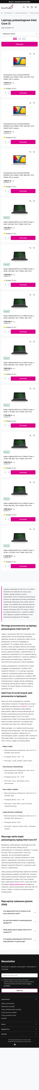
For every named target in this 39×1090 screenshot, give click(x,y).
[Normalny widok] (15, 39)
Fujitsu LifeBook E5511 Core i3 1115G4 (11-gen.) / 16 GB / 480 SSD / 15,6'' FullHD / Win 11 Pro (19, 317)
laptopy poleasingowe (17, 884)
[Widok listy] (19, 39)
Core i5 (23, 706)
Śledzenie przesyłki (8, 1006)
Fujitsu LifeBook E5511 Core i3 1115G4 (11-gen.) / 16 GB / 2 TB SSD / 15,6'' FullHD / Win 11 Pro (19, 411)
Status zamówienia (7, 1003)
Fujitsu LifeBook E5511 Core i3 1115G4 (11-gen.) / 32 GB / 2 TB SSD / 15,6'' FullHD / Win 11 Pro (19, 551)
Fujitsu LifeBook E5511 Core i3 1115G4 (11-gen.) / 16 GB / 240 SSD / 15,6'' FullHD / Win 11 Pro (19, 270)
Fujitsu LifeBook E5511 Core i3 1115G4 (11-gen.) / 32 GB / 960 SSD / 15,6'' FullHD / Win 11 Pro (19, 504)
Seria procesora (34, 13)
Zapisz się (19, 990)
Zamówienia (5, 999)
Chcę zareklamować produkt (11, 1009)
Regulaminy (5, 1029)
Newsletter (8, 961)
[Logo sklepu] (7, 7)
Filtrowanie (19, 44)
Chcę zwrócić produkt (9, 1012)
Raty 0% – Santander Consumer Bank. (19, 1)
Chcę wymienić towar (8, 1015)
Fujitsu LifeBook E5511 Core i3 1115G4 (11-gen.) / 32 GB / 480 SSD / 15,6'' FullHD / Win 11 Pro (19, 458)
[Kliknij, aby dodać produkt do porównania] (30, 54)
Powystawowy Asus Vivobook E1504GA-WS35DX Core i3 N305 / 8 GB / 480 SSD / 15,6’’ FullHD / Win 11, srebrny (19, 126)
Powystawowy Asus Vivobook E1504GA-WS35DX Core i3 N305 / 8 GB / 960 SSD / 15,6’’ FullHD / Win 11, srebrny (19, 175)
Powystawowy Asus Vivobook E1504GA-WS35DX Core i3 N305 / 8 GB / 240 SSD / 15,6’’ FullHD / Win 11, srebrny (19, 77)
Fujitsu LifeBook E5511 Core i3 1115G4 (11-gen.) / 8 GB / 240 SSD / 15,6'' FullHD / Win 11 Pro (19, 223)
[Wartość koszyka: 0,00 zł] (32, 7)
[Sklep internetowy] (19, 1044)
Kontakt (4, 1018)
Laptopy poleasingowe (21, 13)
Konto (3, 1024)
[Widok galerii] (24, 39)
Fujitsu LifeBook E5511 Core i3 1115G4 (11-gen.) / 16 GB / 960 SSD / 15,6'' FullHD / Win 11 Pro (19, 364)
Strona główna (8, 13)
